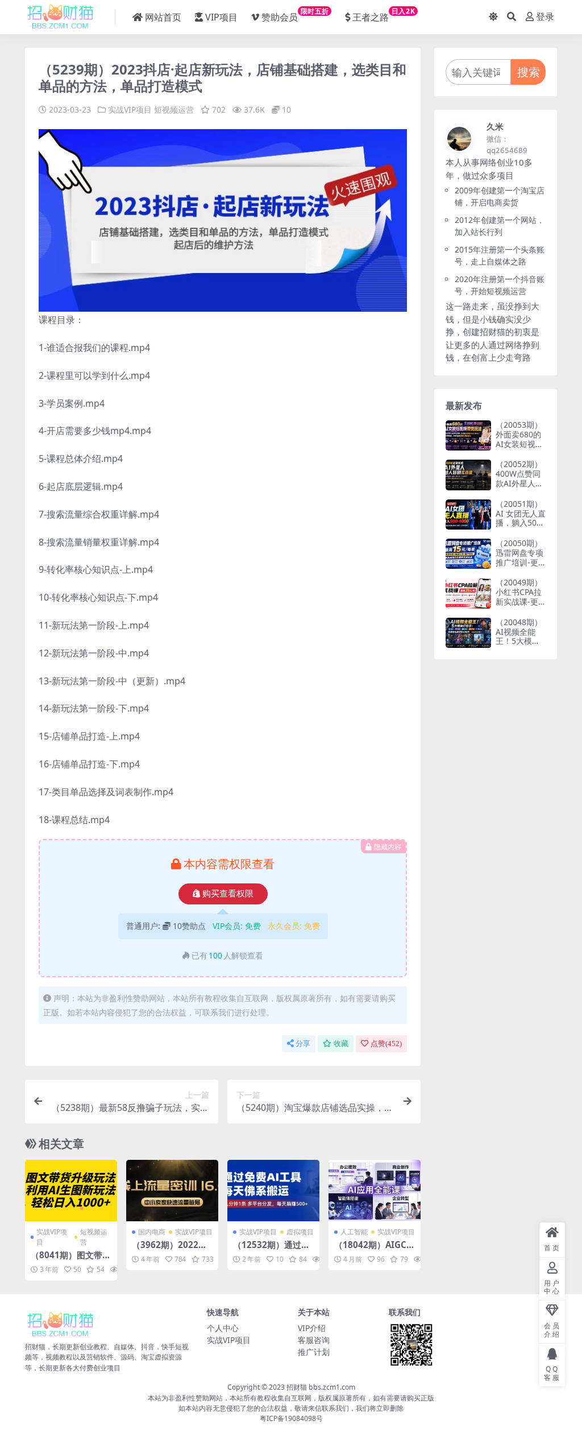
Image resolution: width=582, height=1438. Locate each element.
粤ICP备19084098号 (291, 1418)
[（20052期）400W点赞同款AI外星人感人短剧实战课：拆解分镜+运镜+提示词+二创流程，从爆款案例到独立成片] (468, 475)
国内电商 (151, 1232)
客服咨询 (314, 1339)
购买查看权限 (227, 893)
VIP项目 (221, 17)
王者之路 (383, 14)
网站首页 (163, 17)
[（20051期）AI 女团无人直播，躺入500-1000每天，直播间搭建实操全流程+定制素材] (468, 514)
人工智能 (354, 1232)
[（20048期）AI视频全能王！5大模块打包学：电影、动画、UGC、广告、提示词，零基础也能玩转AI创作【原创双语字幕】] (468, 633)
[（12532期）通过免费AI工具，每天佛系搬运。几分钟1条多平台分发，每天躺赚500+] (273, 1190)
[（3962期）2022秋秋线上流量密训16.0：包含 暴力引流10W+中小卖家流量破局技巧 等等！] (172, 1190)
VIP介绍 (312, 1328)
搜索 (528, 72)
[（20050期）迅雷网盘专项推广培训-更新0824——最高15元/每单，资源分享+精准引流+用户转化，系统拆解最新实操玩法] (468, 554)
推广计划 (314, 1351)
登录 (545, 17)
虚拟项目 (300, 1232)
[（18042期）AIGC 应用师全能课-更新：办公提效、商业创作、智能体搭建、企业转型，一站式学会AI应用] (375, 1190)
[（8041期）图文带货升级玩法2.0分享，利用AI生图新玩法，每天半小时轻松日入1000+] (71, 1190)
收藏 (341, 1043)
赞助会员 (295, 14)
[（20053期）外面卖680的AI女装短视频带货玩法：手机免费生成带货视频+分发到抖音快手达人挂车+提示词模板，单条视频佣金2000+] (468, 435)
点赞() (386, 1043)
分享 (303, 1043)
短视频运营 (174, 109)
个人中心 (223, 1328)
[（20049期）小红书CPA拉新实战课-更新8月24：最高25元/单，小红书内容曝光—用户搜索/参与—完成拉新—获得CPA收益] (468, 593)
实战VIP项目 (130, 109)
